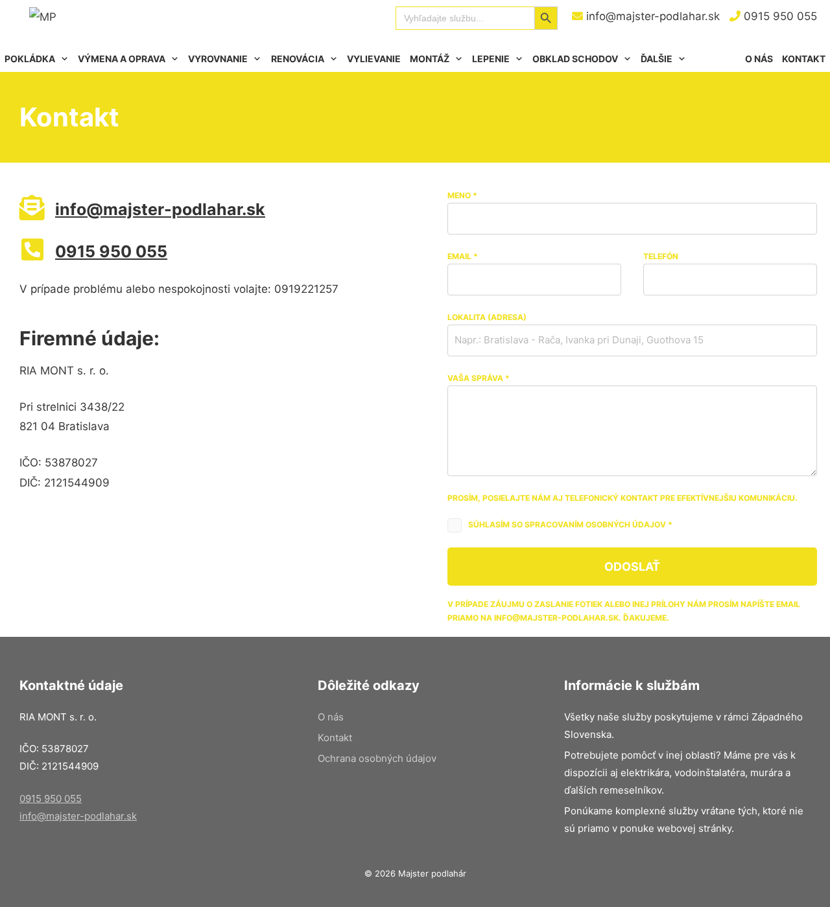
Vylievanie (374, 58)
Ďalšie (656, 58)
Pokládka (30, 58)
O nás (759, 58)
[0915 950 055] (32, 249)
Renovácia (297, 58)
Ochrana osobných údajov (377, 758)
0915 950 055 (779, 16)
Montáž (429, 58)
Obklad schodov (575, 58)
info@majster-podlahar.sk (651, 16)
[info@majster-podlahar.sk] (32, 207)
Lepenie (491, 58)
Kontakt (803, 58)
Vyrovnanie (218, 58)
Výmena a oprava (121, 58)
